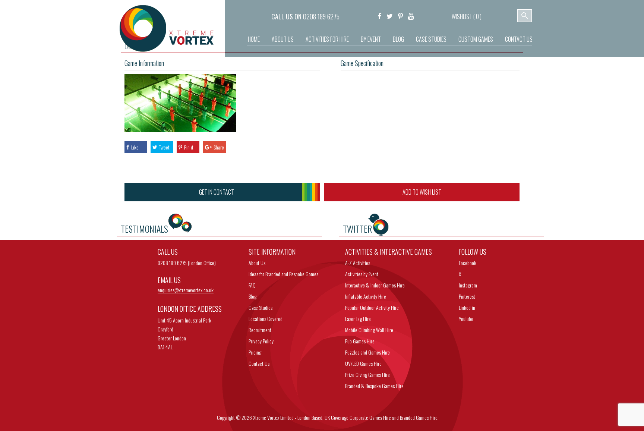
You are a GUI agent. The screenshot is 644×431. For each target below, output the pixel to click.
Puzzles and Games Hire (367, 352)
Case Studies (431, 39)
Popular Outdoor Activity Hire (372, 307)
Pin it (188, 147)
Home (254, 39)
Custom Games (475, 39)
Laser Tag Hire (358, 319)
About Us (283, 39)
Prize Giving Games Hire (367, 374)
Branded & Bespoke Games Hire (374, 386)
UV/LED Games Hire (363, 363)
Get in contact (216, 192)
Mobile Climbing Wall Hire (369, 330)
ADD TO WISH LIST (421, 192)
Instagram (468, 285)
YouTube (466, 319)
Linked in (467, 307)
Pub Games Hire (360, 341)
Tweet (164, 147)
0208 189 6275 (321, 16)
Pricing (255, 352)
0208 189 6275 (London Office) (187, 263)
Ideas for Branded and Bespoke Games (283, 274)
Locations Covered (265, 319)
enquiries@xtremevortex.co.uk (186, 290)
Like (135, 147)
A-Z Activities (357, 263)
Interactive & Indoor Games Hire (375, 285)
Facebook (467, 263)
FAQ (252, 285)
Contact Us (519, 39)
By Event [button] (371, 39)
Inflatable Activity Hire (365, 296)
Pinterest (467, 296)
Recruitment (260, 330)
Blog (398, 39)
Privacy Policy (261, 341)
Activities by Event (361, 274)
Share (219, 147)
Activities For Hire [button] (327, 39)
